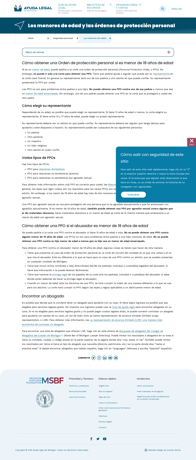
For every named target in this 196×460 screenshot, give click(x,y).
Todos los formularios (108, 403)
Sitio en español (105, 391)
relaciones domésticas (52, 169)
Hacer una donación (145, 386)
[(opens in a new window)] (45, 380)
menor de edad (40, 69)
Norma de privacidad (77, 391)
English (176, 8)
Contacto (103, 427)
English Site (104, 386)
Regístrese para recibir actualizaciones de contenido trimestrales (153, 398)
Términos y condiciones (79, 386)
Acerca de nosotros (77, 397)
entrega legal (59, 274)
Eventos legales (105, 422)
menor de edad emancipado (42, 93)
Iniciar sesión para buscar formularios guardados (114, 409)
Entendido (133, 194)
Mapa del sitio (104, 397)
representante (161, 73)
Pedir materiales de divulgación (150, 391)
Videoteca (103, 416)
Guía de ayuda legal (123, 307)
